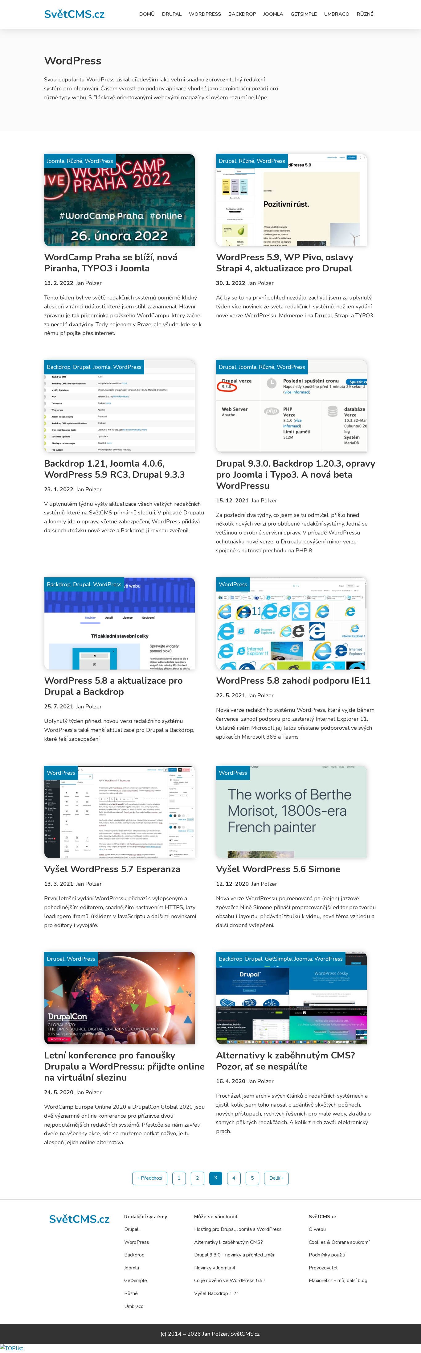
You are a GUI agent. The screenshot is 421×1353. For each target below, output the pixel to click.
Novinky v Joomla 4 (214, 1267)
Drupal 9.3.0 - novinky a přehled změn (235, 1255)
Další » (276, 1178)
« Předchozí (149, 1178)
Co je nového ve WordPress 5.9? (229, 1280)
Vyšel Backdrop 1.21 (216, 1293)
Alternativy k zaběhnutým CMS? (228, 1242)
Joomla (273, 14)
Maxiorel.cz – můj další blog (338, 1280)
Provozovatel (323, 1267)
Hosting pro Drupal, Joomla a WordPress (238, 1229)
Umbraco (336, 14)
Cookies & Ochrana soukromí (339, 1242)
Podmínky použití (327, 1255)
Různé (365, 14)
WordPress (205, 14)
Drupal (172, 14)
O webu (317, 1229)
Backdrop (242, 14)
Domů (147, 14)
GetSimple (304, 14)
